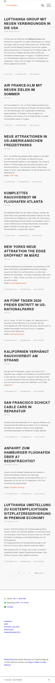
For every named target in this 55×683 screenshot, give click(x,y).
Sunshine (36, 74)
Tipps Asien (7, 465)
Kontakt (10, 607)
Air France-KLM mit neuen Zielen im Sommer (23, 89)
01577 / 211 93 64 (21, 602)
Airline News (8, 31)
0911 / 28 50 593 (19, 598)
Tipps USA (16, 31)
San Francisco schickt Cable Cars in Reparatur (27, 407)
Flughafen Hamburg (17, 487)
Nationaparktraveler (17, 334)
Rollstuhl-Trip (9, 659)
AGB (6, 624)
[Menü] (47, 5)
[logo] (22, 5)
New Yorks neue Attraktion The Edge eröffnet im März (25, 251)
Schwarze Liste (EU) (11, 626)
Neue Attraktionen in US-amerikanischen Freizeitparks (25, 140)
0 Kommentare (20, 74)
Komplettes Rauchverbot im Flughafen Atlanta (23, 197)
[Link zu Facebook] (49, 680)
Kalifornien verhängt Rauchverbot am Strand (26, 356)
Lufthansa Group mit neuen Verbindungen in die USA (27, 23)
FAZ (10, 385)
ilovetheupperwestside (18, 283)
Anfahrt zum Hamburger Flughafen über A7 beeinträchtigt (27, 454)
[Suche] (41, 5)
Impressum (8, 621)
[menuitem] (41, 5)
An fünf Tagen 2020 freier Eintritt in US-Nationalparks (25, 305)
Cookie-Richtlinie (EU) (12, 632)
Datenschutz (8, 629)
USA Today (14, 175)
